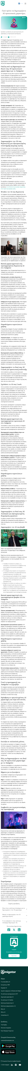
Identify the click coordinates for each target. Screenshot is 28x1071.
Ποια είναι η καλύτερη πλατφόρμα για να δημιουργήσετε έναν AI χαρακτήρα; (13, 909)
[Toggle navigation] (25, 3)
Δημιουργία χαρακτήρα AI (7, 997)
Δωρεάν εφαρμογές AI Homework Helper (11, 991)
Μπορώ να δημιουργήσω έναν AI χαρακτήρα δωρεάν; (11, 915)
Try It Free (14, 955)
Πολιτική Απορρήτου (6, 1027)
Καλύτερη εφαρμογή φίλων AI (8, 1006)
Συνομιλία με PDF (5, 984)
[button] (20, 3)
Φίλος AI (3, 1012)
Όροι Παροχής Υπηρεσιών (7, 1030)
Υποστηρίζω (4, 1024)
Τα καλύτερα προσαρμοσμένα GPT (9, 994)
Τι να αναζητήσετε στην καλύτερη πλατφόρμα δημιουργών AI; (11, 921)
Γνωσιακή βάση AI (5, 981)
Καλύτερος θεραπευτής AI (7, 1003)
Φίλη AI (3, 1009)
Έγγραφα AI (4, 987)
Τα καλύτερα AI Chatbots (7, 1000)
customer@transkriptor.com (7, 1040)
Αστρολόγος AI (4, 1015)
